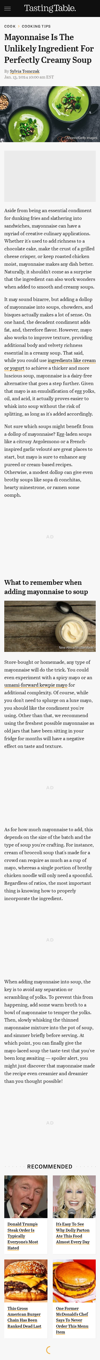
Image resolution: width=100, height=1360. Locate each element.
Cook (10, 26)
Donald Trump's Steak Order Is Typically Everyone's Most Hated (22, 1236)
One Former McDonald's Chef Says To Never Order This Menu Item (72, 1320)
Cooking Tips (36, 26)
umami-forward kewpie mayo (35, 684)
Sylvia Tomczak (24, 71)
